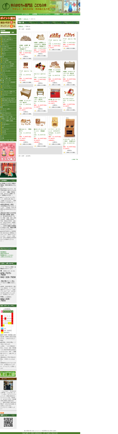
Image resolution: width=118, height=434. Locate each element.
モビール (4, 122)
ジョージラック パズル (7, 93)
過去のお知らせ (4, 253)
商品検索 (2, 30)
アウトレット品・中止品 (7, 140)
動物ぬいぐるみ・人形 (6, 116)
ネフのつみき (5, 58)
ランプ (3, 125)
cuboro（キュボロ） (6, 70)
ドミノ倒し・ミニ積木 (6, 62)
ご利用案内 (57, 14)
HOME (19, 19)
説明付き (20, 26)
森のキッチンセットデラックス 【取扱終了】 (40, 131)
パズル (2, 89)
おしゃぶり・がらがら (6, 37)
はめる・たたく (5, 44)
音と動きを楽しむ (5, 124)
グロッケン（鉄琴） (6, 108)
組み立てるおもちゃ (5, 113)
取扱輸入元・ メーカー (6, 255)
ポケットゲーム (5, 103)
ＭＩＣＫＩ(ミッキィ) (6, 87)
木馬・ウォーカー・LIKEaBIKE (8, 82)
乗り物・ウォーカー (5, 80)
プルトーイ (4, 42)
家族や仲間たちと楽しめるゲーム (9, 100)
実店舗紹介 (3, 252)
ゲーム (2, 96)
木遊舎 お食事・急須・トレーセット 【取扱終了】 (24, 47)
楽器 (1, 107)
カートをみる (25, 14)
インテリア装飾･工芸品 (6, 120)
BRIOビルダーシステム (7, 114)
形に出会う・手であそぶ (7, 48)
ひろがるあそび (4, 46)
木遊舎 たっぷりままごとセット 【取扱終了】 (54, 71)
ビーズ (3, 51)
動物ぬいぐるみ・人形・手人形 (8, 118)
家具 (3, 127)
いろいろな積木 (5, 60)
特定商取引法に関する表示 (49, 430)
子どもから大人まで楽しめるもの (9, 101)
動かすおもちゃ (5, 41)
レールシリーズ (4, 84)
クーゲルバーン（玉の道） (7, 64)
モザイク (4, 54)
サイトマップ (76, 14)
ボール (2, 136)
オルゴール (3, 110)
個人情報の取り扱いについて (32, 430)
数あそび (4, 53)
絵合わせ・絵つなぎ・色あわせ (8, 98)
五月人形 (4, 132)
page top (75, 159)
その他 (2, 138)
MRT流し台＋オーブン (54, 99)
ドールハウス (4, 76)
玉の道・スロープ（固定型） (8, 65)
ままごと (2, 72)
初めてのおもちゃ (5, 36)
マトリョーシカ (5, 129)
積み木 (2, 56)
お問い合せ (66, 14)
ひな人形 (4, 130)
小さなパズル (5, 94)
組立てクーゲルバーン (6, 67)
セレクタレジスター (68, 98)
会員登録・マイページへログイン (41, 14)
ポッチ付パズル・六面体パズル (8, 91)
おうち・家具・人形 (6, 78)
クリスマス (4, 134)
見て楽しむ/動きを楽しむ (7, 39)
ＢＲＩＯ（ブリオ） (6, 86)
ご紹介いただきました (6, 256)
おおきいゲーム (5, 105)
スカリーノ (4, 69)
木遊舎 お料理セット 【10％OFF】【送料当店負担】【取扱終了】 (40, 44)
